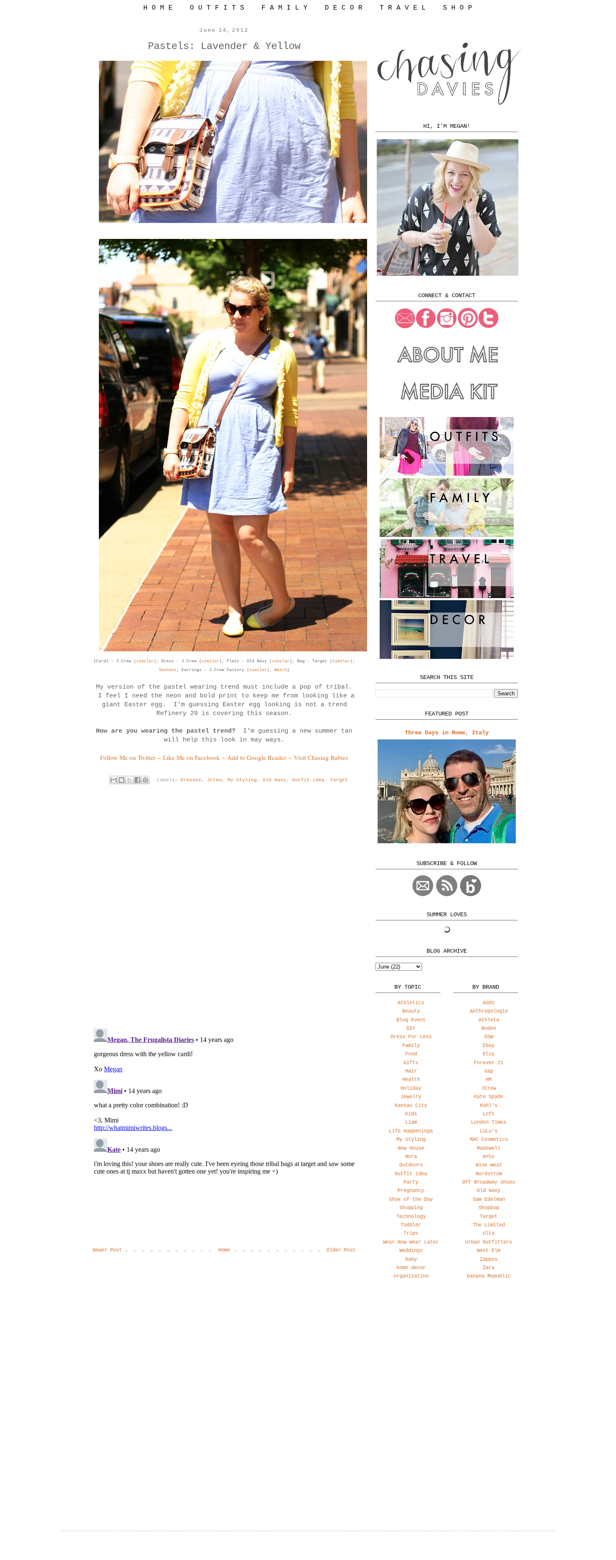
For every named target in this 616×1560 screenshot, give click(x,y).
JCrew (214, 780)
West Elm (488, 1251)
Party (411, 1182)
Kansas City (411, 1106)
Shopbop (489, 1208)
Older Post (341, 1250)
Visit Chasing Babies (321, 757)
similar (145, 661)
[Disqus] (224, 913)
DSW (488, 1037)
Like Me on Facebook (191, 757)
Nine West (489, 1165)
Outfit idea (308, 780)
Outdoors (411, 1165)
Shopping (411, 1208)
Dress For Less (411, 1037)
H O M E (158, 8)
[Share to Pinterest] (145, 780)
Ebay (488, 1046)
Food (411, 1054)
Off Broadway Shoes (488, 1182)
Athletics (411, 1003)
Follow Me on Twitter (127, 757)
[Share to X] (129, 780)
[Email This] (113, 780)
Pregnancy (411, 1191)
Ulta (488, 1233)
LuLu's (488, 1131)
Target (339, 780)
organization (411, 1276)
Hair (411, 1071)
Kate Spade (488, 1097)
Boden (488, 1028)
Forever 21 (488, 1063)
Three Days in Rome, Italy (447, 732)
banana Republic (489, 1276)
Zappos (488, 1259)
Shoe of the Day (411, 1199)
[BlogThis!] (121, 780)
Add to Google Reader (256, 757)
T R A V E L (403, 8)
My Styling (242, 780)
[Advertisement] (446, 1352)
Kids (411, 1114)
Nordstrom (489, 1174)
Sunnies (167, 670)
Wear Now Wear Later (411, 1242)
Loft (488, 1114)
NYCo (488, 1157)
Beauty (411, 1011)
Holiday (411, 1088)
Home (224, 1250)
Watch (280, 670)
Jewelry (411, 1097)
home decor (411, 1268)
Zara (488, 1268)
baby (411, 1259)
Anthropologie (489, 1011)
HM (489, 1080)
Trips (411, 1233)
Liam (411, 1122)
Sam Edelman (489, 1199)
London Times (488, 1122)
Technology (411, 1217)
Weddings (411, 1251)
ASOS (488, 1003)
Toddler (411, 1225)
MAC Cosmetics (489, 1140)
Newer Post (107, 1250)
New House (411, 1148)
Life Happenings (411, 1131)
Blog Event (411, 1020)
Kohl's (488, 1106)
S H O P (457, 8)
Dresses (191, 780)
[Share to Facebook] (137, 780)
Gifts (411, 1063)
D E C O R (343, 8)
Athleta (489, 1020)
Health (411, 1080)
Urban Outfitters (488, 1242)
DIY (410, 1028)
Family (411, 1046)
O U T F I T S (217, 8)
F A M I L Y (284, 8)
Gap (488, 1071)
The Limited (489, 1225)
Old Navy (274, 780)
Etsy (488, 1054)
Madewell (488, 1148)
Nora (411, 1157)
